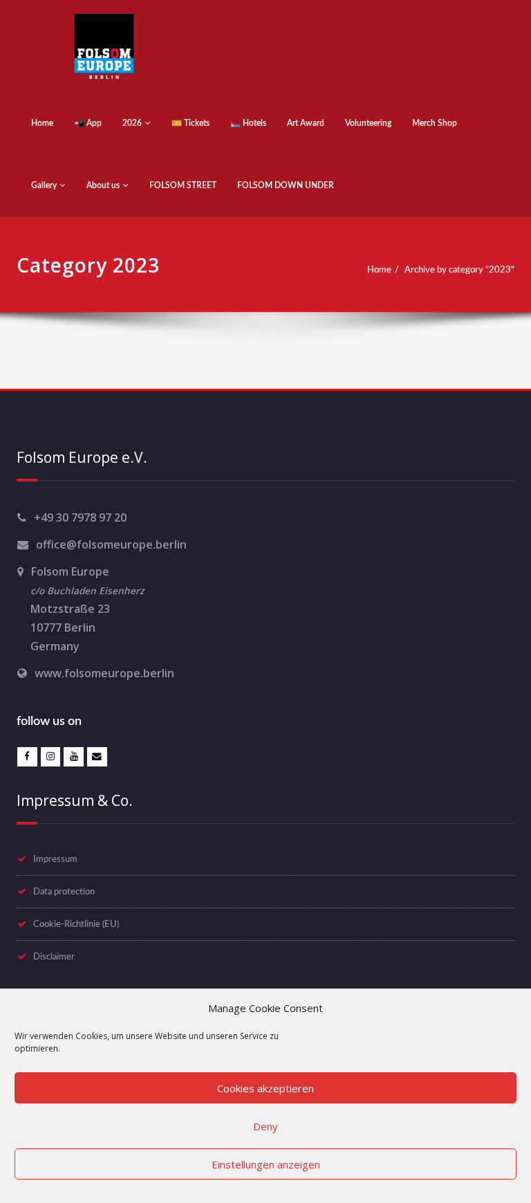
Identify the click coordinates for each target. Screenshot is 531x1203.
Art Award (305, 123)
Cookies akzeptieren (265, 1088)
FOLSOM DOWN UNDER (285, 185)
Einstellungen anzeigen (266, 1164)
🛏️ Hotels (248, 123)
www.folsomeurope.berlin (104, 673)
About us (103, 185)
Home (42, 123)
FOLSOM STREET (182, 185)
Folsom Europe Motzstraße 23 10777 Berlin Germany (81, 609)
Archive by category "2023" (459, 270)
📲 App (88, 123)
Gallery (44, 185)
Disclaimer (54, 957)
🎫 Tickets (190, 123)
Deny (265, 1126)
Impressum (55, 859)
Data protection (64, 892)
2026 (132, 123)
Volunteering (368, 123)
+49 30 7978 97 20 (80, 517)
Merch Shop (434, 123)
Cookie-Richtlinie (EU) (76, 924)
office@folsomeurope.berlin (111, 544)
